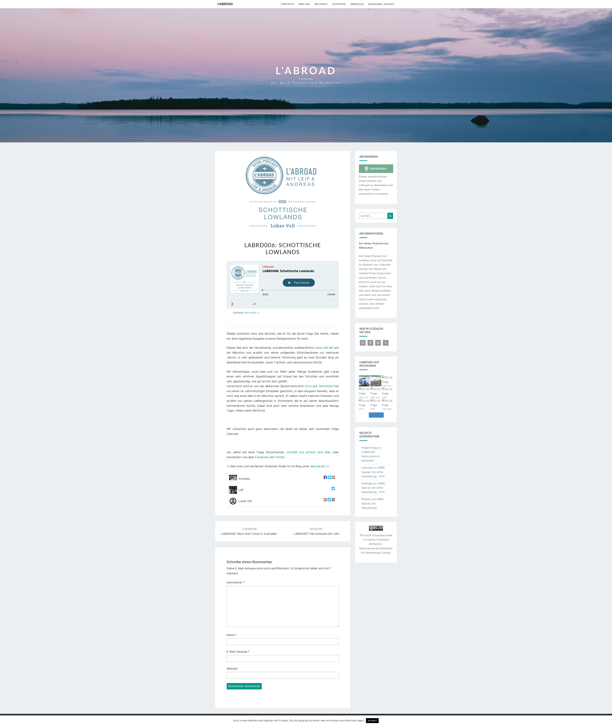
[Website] (333, 501)
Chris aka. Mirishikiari (319, 386)
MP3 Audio (252, 312)
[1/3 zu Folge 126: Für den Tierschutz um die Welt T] (375, 392)
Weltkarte (320, 4)
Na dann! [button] (372, 720)
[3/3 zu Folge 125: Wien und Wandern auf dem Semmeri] (387, 392)
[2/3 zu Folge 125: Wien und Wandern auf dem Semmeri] (364, 404)
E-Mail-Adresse (238, 651)
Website (232, 668)
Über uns (304, 4)
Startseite (287, 4)
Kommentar (236, 582)
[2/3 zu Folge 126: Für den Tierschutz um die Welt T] (364, 392)
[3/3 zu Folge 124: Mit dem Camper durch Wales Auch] (387, 404)
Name (232, 635)
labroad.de (317, 466)
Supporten (339, 4)
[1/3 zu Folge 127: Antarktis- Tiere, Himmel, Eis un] (375, 380)
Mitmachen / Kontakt (381, 4)
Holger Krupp (369, 447)
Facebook (261, 457)
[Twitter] (329, 479)
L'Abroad (225, 4)
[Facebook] (325, 479)
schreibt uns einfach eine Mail (308, 452)
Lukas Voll (321, 347)
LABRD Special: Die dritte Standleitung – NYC (373, 472)
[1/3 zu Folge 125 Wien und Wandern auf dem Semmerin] (375, 404)
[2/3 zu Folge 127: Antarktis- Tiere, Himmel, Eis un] (364, 380)
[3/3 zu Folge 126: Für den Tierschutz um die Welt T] (387, 380)
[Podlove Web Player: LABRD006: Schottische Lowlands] (283, 284)
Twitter (280, 457)
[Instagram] (333, 479)
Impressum (357, 4)
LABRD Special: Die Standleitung (372, 503)
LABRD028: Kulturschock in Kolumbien (370, 456)
